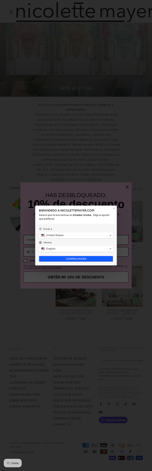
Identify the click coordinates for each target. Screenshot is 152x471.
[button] (76, 235)
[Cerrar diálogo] (114, 208)
